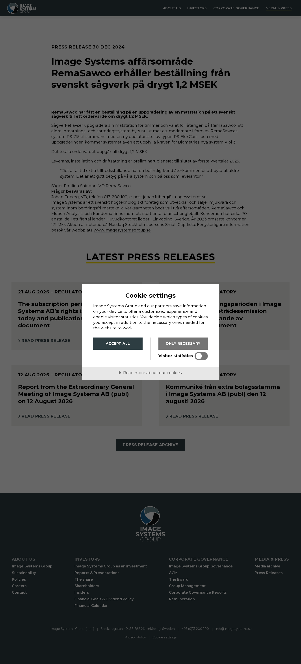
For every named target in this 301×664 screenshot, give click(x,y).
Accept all (118, 343)
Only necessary (183, 343)
